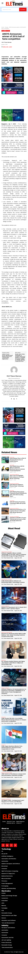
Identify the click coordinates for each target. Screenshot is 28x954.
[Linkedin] (14, 398)
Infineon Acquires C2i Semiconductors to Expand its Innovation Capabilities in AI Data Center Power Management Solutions (13, 691)
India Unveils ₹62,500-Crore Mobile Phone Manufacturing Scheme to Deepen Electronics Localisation (13, 720)
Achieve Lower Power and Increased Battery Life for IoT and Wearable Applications (7, 356)
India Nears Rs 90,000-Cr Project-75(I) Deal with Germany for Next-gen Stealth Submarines (18, 519)
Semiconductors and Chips (6, 579)
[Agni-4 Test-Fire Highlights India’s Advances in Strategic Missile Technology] (5, 477)
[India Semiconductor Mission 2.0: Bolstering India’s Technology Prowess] (14, 569)
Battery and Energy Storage (6, 632)
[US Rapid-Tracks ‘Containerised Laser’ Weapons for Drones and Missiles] (14, 789)
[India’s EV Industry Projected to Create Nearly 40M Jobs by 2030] (5, 502)
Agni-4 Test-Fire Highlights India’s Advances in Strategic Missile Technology (17, 477)
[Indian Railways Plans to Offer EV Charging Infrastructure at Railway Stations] (5, 459)
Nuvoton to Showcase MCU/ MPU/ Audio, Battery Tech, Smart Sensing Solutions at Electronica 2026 (13, 635)
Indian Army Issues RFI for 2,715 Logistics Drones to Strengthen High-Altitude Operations (18, 511)
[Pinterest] (11, 845)
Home (2, 27)
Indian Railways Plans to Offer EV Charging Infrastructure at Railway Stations (18, 460)
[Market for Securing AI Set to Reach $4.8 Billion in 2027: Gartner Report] (14, 595)
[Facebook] (11, 398)
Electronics (3, 660)
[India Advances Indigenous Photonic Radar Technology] (5, 485)
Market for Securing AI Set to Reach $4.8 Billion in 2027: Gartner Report (13, 607)
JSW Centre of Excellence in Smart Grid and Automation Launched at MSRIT (13, 774)
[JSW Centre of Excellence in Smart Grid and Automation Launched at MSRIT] (14, 762)
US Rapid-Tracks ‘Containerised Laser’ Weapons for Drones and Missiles (12, 801)
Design (6, 27)
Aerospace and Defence (14, 474)
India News (7, 30)
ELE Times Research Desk (7, 557)
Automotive (12, 457)
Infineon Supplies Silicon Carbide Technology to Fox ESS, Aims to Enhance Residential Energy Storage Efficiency (13, 554)
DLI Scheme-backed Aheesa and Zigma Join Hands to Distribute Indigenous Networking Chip (13, 663)
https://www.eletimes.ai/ (14, 378)
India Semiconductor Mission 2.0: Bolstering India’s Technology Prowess (13, 581)
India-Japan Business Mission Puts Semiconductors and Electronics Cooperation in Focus (11, 747)
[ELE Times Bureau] (14, 370)
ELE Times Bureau (6, 42)
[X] (16, 398)
